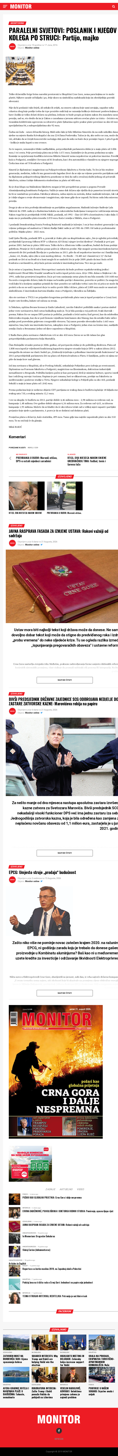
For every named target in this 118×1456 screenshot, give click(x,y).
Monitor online (32, 48)
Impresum (59, 1438)
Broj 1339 (33, 448)
